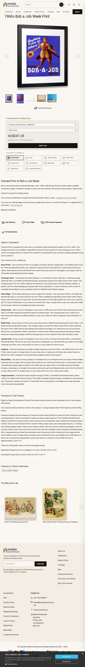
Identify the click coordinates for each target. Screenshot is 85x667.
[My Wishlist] (68, 4)
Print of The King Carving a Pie (16, 522)
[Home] (12, 4)
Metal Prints (8, 625)
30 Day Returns (16, 205)
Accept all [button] (66, 657)
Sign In (77, 12)
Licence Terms (9, 621)
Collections (28, 12)
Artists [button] (18, 12)
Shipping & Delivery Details (66, 198)
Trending (50, 12)
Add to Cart (43, 146)
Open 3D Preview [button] (45, 108)
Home (4, 470)
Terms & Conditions (11, 616)
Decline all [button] (66, 662)
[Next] (78, 56)
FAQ (5, 598)
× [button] (82, 653)
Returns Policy (9, 607)
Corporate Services (65, 574)
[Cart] (74, 4)
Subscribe (40, 564)
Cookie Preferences (11, 635)
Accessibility (8, 593)
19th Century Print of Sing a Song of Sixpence (60, 522)
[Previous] (6, 56)
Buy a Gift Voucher (65, 583)
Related (15, 470)
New (58, 12)
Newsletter (7, 630)
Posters (9, 470)
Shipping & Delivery (10, 612)
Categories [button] (9, 12)
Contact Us (35, 593)
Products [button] (66, 12)
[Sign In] (79, 4)
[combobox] (42, 4)
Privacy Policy (8, 602)
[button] (29, 664)
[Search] (61, 5)
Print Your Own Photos (66, 579)
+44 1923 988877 (40, 598)
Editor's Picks (40, 12)
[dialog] (42, 659)
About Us (61, 551)
